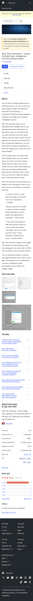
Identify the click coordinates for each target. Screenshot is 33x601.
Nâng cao (5, 467)
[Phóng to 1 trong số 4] (13, 279)
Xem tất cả (27, 499)
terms (28, 462)
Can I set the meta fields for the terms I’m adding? (10, 356)
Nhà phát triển (8, 88)
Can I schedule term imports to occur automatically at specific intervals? (11, 372)
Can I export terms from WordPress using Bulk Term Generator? (9, 395)
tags (24, 462)
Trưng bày (20, 524)
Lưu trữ (4, 530)
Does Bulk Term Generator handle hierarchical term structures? (13, 381)
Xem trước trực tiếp (17, 66)
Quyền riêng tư (7, 533)
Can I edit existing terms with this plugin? (9, 349)
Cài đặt (6, 83)
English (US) (27, 454)
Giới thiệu (5, 524)
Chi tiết (6, 73)
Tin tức (4, 527)
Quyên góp (22, 546)
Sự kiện (19, 543)
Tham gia (20, 539)
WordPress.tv (7, 549)
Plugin (19, 530)
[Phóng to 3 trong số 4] (13, 293)
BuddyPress (7, 565)
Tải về (5, 66)
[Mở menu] (30, 2)
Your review (6, 499)
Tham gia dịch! (16, 15)
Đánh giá (7, 78)
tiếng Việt (9, 573)
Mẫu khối (20, 533)
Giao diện (20, 527)
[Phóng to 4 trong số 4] (29, 307)
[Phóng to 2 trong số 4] (29, 279)
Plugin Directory (7, 8)
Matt (4, 558)
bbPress (5, 562)
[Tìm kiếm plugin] (21, 21)
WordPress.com (8, 555)
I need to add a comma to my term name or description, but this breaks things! (12, 341)
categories (22, 458)
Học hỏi (4, 539)
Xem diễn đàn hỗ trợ (9, 512)
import (28, 458)
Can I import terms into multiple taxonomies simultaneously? (12, 387)
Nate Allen (7, 61)
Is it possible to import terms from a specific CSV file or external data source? (11, 364)
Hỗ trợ (6, 92)
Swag (20, 549)
